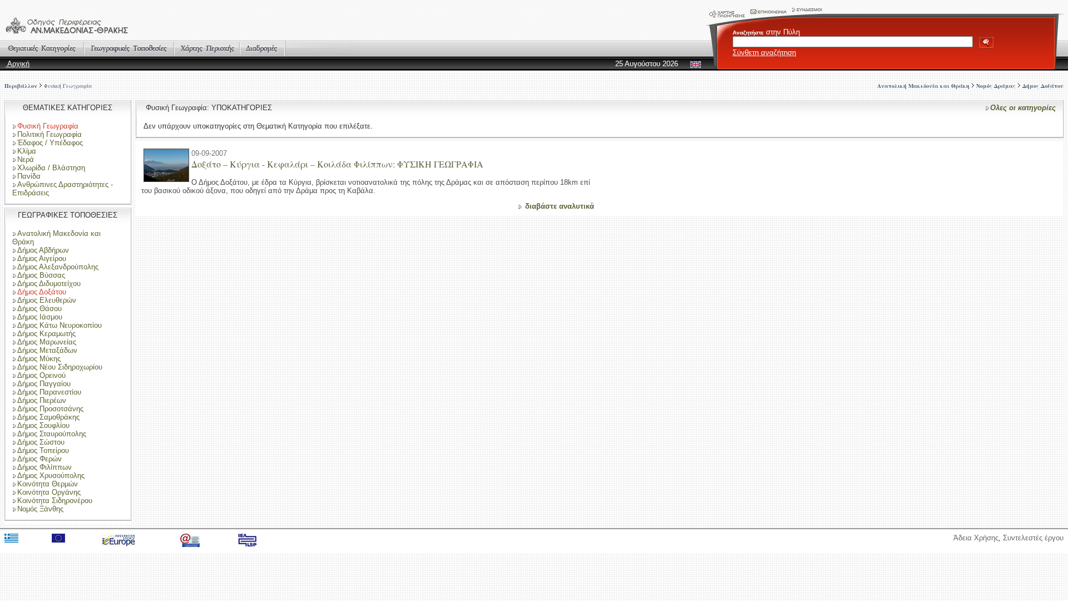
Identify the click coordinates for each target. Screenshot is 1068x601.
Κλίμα (26, 151)
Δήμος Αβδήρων (43, 250)
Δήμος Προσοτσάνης (50, 409)
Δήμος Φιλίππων (44, 467)
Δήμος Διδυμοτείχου (49, 283)
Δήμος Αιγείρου (41, 258)
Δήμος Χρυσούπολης (51, 475)
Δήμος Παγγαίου (44, 384)
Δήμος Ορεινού (41, 375)
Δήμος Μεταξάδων (47, 350)
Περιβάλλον (20, 86)
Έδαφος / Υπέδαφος (50, 143)
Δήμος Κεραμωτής (46, 333)
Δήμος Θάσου (39, 308)
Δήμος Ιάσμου (39, 317)
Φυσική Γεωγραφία (68, 86)
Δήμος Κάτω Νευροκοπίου (59, 325)
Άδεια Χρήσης (975, 538)
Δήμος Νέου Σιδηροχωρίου (59, 367)
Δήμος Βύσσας (41, 275)
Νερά (25, 159)
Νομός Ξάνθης (40, 509)
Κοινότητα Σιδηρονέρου (54, 500)
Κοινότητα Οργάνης (49, 492)
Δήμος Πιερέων (41, 400)
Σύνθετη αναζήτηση (764, 52)
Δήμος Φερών (39, 459)
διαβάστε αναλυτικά (559, 206)
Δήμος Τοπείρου (43, 450)
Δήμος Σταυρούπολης (51, 434)
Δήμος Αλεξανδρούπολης (57, 267)
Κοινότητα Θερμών (47, 484)
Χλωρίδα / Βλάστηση (51, 168)
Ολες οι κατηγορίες (1023, 108)
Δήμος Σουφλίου (43, 425)
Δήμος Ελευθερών (46, 300)
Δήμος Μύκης (39, 358)
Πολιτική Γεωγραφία (49, 134)
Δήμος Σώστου (41, 442)
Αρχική (17, 64)
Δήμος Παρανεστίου (49, 392)
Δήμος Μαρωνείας (46, 342)
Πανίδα (29, 176)
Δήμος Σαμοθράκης (48, 417)
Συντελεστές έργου (1033, 538)
